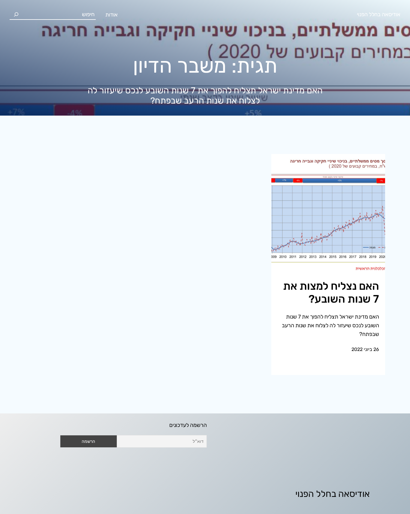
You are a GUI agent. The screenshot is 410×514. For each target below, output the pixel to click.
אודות (111, 14)
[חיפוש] (16, 14)
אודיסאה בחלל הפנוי (378, 14)
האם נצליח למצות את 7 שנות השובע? (331, 292)
